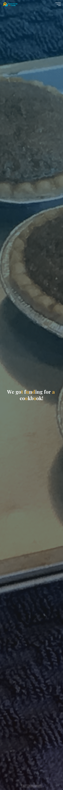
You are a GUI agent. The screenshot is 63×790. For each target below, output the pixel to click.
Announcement (34, 786)
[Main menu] (58, 4)
